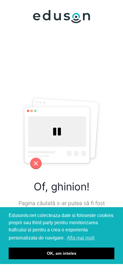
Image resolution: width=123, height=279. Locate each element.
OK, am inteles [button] (61, 253)
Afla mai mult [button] (80, 237)
